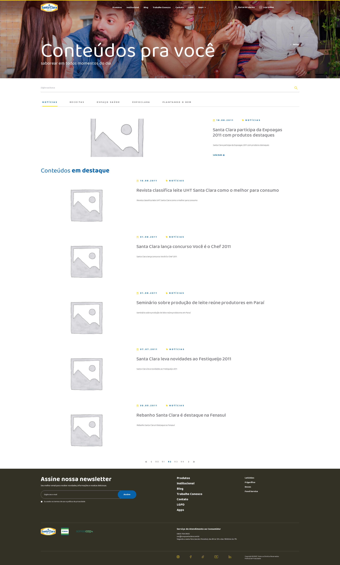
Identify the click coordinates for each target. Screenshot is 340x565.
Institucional (133, 7)
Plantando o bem (177, 102)
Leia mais (219, 155)
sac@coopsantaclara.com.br (188, 536)
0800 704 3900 (183, 533)
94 (183, 461)
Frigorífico (250, 482)
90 (157, 461)
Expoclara (141, 102)
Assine (127, 494)
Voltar (296, 45)
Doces (248, 487)
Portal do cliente (246, 7)
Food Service (251, 491)
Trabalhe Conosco (162, 7)
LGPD (191, 7)
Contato (179, 7)
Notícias (50, 102)
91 (163, 461)
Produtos (117, 7)
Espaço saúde (108, 102)
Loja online (268, 7)
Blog (146, 7)
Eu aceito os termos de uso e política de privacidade (64, 501)
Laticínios (249, 478)
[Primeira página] (146, 461)
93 (176, 461)
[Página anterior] (151, 461)
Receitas (77, 102)
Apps (200, 7)
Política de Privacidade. (253, 559)
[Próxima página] (188, 461)
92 (170, 461)
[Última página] (194, 461)
